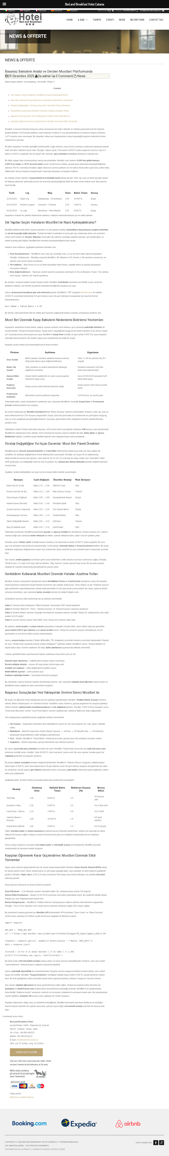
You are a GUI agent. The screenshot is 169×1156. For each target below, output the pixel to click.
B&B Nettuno (28, 1097)
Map (109, 11)
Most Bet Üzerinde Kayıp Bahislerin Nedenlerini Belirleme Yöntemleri (42, 100)
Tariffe (97, 19)
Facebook (155, 1142)
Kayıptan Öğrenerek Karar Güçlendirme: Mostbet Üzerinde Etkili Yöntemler (44, 121)
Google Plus (161, 1142)
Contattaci (156, 19)
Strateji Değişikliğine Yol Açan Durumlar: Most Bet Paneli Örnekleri (40, 105)
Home (70, 19)
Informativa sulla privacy (18, 1149)
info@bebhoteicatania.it (150, 11)
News (122, 19)
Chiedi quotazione (26, 1052)
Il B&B (81, 19)
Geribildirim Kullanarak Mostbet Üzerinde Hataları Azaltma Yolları (40, 111)
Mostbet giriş (86, 292)
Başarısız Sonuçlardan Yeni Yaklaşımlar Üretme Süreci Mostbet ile (40, 116)
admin (46, 76)
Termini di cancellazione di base (48, 1149)
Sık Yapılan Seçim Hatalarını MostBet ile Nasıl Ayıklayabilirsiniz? (39, 95)
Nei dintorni (137, 19)
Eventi (110, 19)
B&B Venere (15, 1097)
